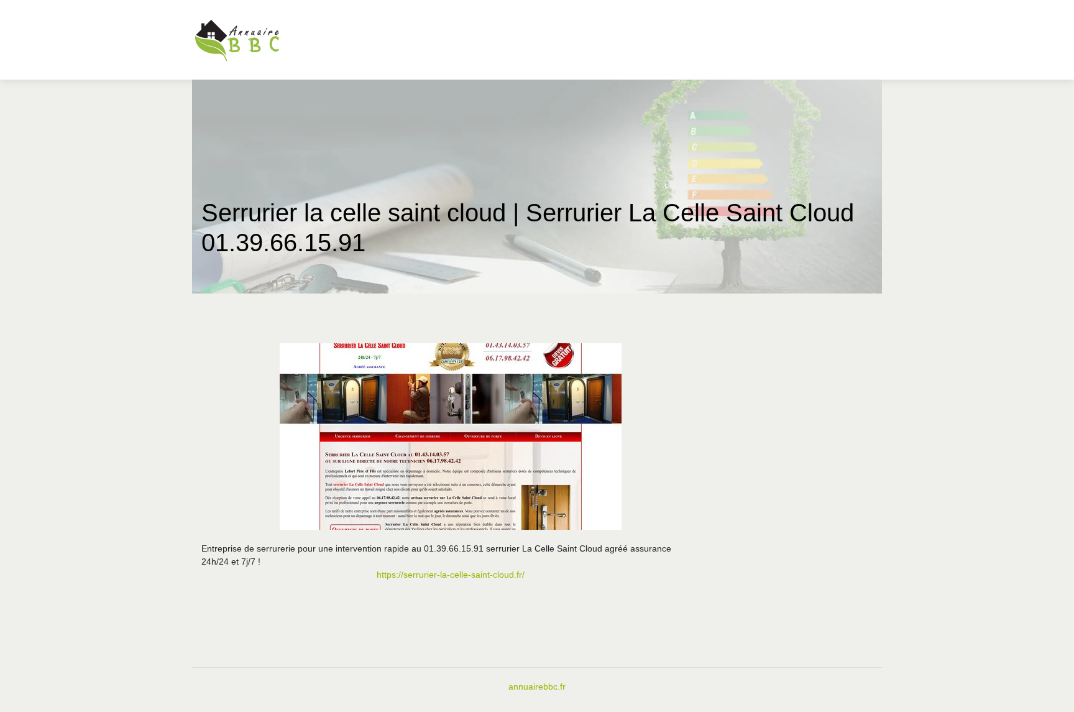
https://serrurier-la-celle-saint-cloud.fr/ (451, 575)
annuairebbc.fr (537, 686)
